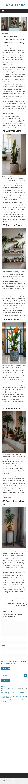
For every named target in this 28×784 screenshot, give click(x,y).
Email (3, 645)
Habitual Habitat (14, 5)
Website (3, 652)
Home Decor (5, 33)
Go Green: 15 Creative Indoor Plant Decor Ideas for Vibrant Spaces (13, 599)
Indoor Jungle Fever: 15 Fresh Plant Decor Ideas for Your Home (14, 604)
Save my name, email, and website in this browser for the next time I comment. (14, 662)
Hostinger (16, 781)
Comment (4, 620)
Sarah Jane (13, 48)
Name (3, 639)
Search (25, 675)
